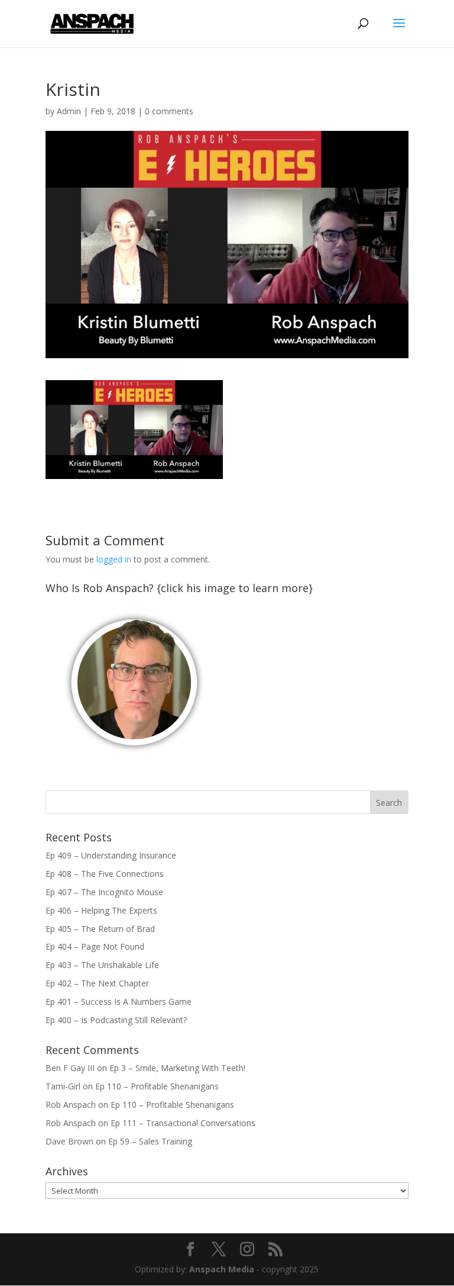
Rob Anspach (71, 1104)
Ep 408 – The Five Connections (105, 873)
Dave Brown (69, 1141)
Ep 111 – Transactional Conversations (183, 1123)
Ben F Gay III (70, 1067)
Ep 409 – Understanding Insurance (111, 855)
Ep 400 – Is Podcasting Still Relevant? (116, 1019)
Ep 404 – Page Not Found (95, 946)
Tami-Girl (63, 1086)
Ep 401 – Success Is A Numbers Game (119, 1001)
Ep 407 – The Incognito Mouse (104, 892)
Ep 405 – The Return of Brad (100, 928)
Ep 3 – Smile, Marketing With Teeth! (177, 1067)
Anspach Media (221, 1269)
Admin (69, 111)
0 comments (169, 111)
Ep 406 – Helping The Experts (101, 910)
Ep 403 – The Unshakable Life (102, 964)
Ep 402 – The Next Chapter (97, 983)
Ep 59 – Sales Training (150, 1141)
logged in (113, 559)
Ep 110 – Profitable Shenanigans (157, 1086)
